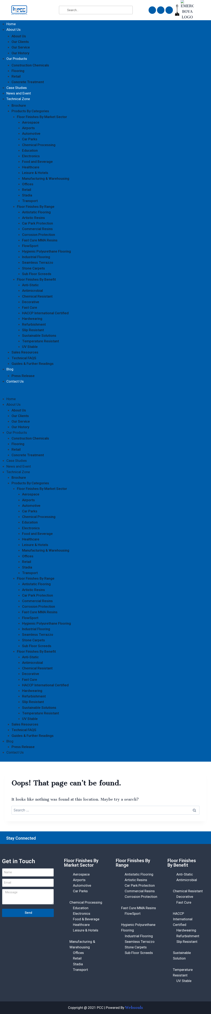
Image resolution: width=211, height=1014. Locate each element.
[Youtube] (187, 838)
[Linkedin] (198, 838)
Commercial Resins (37, 229)
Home (11, 24)
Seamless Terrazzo (37, 262)
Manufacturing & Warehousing (45, 178)
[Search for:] (105, 810)
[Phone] (160, 10)
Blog (9, 369)
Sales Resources (25, 352)
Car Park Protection (37, 223)
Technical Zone (18, 99)
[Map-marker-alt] (169, 10)
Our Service (21, 47)
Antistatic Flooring (36, 212)
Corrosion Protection (38, 235)
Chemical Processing (38, 145)
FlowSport (30, 246)
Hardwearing (32, 319)
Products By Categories (30, 111)
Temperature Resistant (40, 341)
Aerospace (30, 122)
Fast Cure (29, 307)
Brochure (19, 105)
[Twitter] (177, 838)
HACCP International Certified (45, 313)
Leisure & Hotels (35, 173)
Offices (27, 184)
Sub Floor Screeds (36, 274)
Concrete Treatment (28, 82)
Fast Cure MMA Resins (39, 240)
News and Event (18, 93)
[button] (105, 392)
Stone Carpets (33, 268)
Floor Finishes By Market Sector (42, 117)
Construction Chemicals (30, 65)
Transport (30, 201)
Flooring (18, 71)
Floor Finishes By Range (35, 206)
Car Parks (29, 139)
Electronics (31, 156)
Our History (20, 53)
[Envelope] (152, 10)
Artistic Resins (33, 218)
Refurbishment (34, 324)
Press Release (23, 376)
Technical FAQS (24, 358)
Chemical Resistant (37, 296)
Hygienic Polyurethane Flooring (46, 251)
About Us (13, 29)
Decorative (30, 302)
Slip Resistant (33, 330)
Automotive (31, 133)
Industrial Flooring (36, 257)
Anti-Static (30, 285)
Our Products (16, 59)
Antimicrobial (32, 290)
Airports (28, 128)
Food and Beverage (37, 162)
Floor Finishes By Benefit (36, 279)
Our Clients (20, 42)
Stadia (27, 195)
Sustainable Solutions (39, 335)
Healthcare (30, 167)
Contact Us (15, 381)
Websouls (134, 1007)
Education (30, 150)
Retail (16, 76)
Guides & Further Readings (33, 364)
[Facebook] (166, 838)
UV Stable (30, 347)
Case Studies (16, 88)
